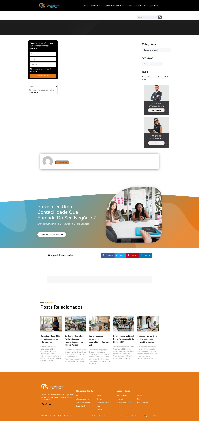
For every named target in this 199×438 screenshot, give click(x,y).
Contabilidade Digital (112, 6)
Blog (98, 406)
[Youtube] (50, 404)
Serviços (94, 6)
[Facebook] (42, 404)
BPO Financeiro (122, 395)
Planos (99, 395)
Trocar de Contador (83, 402)
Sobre (129, 6)
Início (86, 6)
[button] (56, 86)
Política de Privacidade (99, 416)
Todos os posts (62, 162)
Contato (152, 6)
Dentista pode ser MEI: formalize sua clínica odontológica (50, 339)
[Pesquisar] (160, 17)
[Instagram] (46, 404)
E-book (99, 409)
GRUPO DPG (153, 416)
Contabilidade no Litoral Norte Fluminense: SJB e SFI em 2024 (123, 339)
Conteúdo (139, 6)
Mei (138, 399)
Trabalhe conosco (103, 402)
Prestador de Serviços (125, 402)
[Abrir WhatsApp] (194, 433)
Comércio (140, 395)
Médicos (120, 399)
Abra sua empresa (82, 399)
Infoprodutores (142, 402)
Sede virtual (80, 406)
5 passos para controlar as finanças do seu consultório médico (147, 339)
